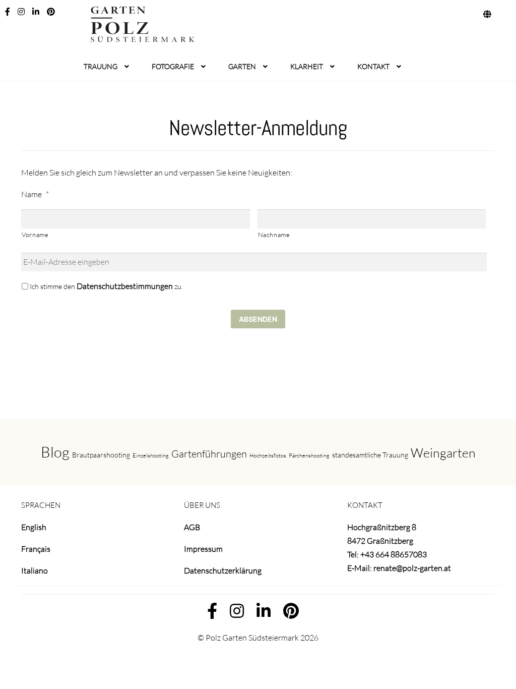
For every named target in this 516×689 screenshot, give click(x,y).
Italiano (34, 570)
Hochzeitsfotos (267, 455)
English (33, 527)
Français (35, 549)
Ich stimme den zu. (106, 286)
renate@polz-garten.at (412, 568)
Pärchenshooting (309, 455)
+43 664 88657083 (393, 554)
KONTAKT (373, 66)
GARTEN (242, 66)
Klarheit (306, 66)
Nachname (274, 235)
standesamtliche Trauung (370, 454)
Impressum (203, 549)
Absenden (258, 319)
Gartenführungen (209, 453)
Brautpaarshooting (101, 454)
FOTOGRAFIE (173, 66)
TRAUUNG (100, 66)
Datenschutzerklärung (223, 570)
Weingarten (443, 453)
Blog (55, 452)
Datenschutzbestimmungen (125, 286)
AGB (192, 527)
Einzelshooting (151, 455)
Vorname (35, 235)
